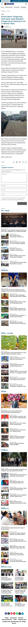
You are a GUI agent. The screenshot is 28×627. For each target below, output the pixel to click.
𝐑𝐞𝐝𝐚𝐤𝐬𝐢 (7, 617)
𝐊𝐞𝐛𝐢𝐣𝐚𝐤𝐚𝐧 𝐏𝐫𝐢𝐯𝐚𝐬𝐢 (22, 619)
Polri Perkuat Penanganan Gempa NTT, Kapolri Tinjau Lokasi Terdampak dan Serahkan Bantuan (21, 604)
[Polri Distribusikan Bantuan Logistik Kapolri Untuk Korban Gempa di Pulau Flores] (7, 598)
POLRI (2, 14)
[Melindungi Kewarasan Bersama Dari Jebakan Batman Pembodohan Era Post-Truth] (5, 431)
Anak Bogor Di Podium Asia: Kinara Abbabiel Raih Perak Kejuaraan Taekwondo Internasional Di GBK (17, 482)
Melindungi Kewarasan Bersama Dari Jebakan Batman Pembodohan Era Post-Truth (18, 430)
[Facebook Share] (14, 162)
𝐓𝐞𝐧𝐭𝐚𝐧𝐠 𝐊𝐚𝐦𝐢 (13, 617)
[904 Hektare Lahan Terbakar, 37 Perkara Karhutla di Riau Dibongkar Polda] (5, 316)
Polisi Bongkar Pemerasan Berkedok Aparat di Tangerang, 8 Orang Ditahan (18, 322)
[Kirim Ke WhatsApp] (26, 162)
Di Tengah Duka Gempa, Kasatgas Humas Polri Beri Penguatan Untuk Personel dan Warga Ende (20, 579)
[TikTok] (20, 613)
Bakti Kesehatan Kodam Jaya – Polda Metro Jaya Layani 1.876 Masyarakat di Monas (18, 547)
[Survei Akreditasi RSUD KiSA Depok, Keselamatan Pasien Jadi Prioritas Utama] (5, 541)
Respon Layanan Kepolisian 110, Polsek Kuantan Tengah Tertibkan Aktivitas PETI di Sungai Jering (18, 309)
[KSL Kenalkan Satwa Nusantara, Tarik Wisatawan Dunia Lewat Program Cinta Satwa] (5, 379)
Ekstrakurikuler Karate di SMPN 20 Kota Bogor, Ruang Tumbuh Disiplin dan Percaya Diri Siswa (18, 475)
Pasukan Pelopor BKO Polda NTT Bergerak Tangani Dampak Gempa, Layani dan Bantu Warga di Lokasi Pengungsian (20, 591)
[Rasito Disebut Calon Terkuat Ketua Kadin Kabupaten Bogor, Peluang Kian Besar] (14, 401)
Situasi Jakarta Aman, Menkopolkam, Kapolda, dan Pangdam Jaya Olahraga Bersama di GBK (14, 470)
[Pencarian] (26, 4)
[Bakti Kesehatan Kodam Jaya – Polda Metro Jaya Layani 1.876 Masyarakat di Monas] (5, 547)
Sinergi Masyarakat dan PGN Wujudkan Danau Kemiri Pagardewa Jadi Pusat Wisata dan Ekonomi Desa (17, 365)
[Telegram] (22, 613)
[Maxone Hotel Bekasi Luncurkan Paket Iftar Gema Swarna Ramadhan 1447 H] (5, 359)
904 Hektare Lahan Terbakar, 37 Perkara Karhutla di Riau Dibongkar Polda (18, 316)
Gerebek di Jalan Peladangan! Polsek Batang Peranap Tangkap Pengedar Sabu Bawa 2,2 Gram (18, 295)
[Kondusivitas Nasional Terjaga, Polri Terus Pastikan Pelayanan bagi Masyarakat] (5, 243)
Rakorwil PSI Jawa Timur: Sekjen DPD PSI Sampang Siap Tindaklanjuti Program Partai (18, 423)
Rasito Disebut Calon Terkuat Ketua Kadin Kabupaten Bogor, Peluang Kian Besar (11, 411)
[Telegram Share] (23, 162)
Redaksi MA (6, 26)
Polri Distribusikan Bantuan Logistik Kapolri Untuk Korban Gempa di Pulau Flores (6, 604)
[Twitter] (8, 613)
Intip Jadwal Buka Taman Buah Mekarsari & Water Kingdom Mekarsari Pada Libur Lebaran (13, 353)
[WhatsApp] (17, 613)
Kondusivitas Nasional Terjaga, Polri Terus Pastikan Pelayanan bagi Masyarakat (17, 242)
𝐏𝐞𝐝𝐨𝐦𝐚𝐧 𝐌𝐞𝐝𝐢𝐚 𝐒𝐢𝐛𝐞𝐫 (7, 619)
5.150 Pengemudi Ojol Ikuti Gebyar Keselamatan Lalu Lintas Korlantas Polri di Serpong (18, 263)
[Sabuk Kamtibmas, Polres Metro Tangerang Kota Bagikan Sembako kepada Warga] (5, 256)
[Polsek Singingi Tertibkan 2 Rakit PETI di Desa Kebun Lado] (5, 303)
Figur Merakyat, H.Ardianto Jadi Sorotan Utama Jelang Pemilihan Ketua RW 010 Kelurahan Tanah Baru (18, 417)
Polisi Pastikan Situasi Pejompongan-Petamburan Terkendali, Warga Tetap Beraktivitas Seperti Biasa (16, 236)
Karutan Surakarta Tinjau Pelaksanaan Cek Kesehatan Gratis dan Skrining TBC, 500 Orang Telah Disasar (17, 554)
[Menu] (2, 4)
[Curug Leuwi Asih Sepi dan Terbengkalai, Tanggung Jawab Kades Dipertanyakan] (5, 386)
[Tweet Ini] (17, 162)
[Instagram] (11, 613)
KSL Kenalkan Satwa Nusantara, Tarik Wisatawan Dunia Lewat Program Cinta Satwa (18, 378)
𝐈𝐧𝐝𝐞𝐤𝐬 (15, 619)
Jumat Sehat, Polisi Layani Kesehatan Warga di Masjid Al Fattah (13, 528)
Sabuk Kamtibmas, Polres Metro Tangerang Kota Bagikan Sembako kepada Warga (18, 256)
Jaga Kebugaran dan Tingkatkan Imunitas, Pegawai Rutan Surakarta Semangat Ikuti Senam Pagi (18, 495)
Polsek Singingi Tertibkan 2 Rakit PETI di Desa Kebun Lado (18, 302)
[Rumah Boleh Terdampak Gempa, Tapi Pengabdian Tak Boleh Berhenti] (7, 572)
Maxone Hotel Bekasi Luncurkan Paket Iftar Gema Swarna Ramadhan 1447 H (17, 358)
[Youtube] (14, 613)
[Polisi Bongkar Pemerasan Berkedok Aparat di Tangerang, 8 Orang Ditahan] (5, 323)
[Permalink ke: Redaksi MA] (2, 26)
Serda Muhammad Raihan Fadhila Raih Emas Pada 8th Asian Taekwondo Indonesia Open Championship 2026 (18, 489)
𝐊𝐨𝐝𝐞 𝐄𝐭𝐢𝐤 (20, 617)
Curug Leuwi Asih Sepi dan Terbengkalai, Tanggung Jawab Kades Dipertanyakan (18, 385)
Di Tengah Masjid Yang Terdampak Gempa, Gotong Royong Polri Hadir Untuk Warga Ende (6, 591)
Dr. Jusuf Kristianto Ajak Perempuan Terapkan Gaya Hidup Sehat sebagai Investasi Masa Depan (18, 560)
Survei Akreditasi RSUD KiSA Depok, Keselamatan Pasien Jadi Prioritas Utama (18, 540)
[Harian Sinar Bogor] (9, 4)
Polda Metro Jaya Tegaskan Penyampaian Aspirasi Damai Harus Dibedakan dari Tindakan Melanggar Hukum (14, 230)
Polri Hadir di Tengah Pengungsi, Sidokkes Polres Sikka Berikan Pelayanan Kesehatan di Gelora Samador (18, 533)
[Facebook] (6, 613)
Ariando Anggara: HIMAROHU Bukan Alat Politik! (17, 444)
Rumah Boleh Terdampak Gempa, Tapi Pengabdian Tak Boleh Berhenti (6, 579)
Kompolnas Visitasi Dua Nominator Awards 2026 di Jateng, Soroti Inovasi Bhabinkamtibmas (16, 249)
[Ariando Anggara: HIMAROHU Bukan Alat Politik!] (5, 444)
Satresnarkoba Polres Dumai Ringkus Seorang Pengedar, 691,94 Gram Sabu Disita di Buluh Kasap (13, 290)
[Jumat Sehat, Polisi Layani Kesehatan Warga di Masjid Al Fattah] (14, 518)
